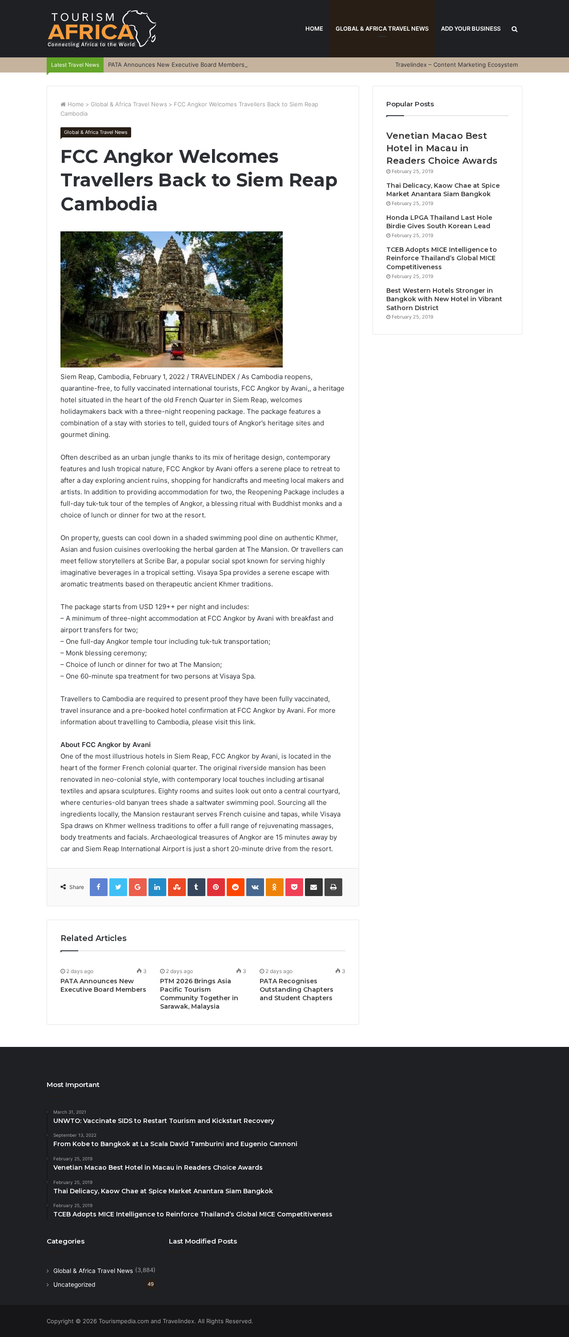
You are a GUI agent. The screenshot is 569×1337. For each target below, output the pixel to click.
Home (314, 28)
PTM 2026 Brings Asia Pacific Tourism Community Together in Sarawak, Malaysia (199, 993)
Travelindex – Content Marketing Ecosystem (456, 64)
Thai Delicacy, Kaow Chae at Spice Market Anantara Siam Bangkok (443, 190)
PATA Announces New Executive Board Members (176, 64)
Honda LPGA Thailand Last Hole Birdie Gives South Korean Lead (439, 222)
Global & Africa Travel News (382, 28)
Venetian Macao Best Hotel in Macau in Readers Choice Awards (441, 148)
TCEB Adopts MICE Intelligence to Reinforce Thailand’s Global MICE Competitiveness (441, 258)
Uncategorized (74, 1284)
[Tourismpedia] (102, 28)
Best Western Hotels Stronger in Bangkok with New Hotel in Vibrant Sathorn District (444, 299)
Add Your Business (471, 28)
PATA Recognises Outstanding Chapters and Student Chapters (296, 989)
